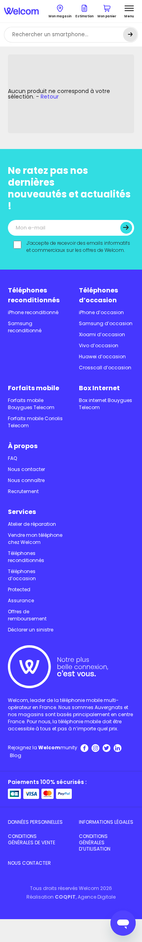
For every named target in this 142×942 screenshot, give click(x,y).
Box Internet (99, 388)
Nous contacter (26, 469)
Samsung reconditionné (24, 327)
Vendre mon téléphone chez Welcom (35, 538)
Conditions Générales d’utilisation (94, 842)
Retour (50, 97)
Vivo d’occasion (98, 345)
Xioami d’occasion (102, 334)
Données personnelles (35, 822)
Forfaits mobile (33, 388)
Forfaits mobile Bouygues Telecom (31, 404)
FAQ (12, 458)
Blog (15, 755)
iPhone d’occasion (101, 312)
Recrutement (23, 491)
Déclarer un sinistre (30, 629)
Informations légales (106, 822)
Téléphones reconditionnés (34, 295)
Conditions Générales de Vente (31, 839)
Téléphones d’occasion (98, 295)
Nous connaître (26, 480)
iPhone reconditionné (33, 312)
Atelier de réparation (32, 524)
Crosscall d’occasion (105, 367)
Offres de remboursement (27, 615)
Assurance (21, 600)
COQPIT (65, 897)
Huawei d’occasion (102, 356)
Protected (19, 589)
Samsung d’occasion (106, 323)
